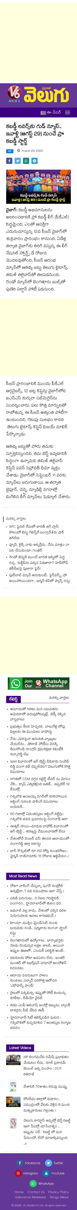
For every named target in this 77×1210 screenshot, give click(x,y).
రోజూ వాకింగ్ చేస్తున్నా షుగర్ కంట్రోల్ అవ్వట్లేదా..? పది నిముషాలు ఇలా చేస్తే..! (37, 889)
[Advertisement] (38, 41)
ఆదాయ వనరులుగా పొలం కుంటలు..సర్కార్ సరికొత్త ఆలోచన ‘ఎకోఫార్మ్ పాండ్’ (33, 981)
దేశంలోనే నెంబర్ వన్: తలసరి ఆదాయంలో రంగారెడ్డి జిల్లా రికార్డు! (39, 841)
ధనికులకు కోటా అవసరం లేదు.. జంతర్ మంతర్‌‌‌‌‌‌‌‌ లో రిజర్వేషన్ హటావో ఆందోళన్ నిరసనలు (38, 963)
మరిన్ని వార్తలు (59, 698)
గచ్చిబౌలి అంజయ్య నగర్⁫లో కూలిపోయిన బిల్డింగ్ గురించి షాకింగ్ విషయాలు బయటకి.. (38, 802)
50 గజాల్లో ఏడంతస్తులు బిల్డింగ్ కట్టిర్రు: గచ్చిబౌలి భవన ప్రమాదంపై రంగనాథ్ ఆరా (39, 817)
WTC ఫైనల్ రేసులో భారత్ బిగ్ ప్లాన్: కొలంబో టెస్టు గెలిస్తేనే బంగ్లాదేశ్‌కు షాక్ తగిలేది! (36, 533)
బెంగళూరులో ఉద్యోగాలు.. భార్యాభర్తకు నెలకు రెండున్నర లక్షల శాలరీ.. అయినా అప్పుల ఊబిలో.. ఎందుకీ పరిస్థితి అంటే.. (37, 946)
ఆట (9, 151)
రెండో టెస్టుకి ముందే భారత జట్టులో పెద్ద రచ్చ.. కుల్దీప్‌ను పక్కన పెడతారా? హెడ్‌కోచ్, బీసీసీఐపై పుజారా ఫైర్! (39, 563)
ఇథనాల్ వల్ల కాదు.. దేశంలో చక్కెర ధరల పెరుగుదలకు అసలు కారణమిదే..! (38, 913)
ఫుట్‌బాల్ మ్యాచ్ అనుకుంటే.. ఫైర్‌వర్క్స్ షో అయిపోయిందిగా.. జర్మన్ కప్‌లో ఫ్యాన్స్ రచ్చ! (39, 578)
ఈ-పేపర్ (54, 113)
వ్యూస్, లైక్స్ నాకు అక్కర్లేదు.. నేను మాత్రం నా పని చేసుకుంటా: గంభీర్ (39, 548)
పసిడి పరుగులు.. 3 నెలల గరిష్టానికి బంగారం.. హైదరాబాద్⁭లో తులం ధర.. (36, 901)
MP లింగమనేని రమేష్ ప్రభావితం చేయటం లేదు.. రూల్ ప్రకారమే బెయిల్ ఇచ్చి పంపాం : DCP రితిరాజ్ (46, 1066)
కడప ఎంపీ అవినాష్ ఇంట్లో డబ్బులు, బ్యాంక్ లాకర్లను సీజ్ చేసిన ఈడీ (40, 1008)
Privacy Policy (58, 1193)
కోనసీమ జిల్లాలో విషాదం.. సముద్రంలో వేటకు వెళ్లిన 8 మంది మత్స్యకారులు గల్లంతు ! (47, 1105)
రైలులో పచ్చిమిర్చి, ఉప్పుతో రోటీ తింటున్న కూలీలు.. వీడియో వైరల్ (38, 995)
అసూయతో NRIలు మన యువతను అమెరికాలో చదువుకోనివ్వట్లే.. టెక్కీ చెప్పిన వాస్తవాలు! (38, 715)
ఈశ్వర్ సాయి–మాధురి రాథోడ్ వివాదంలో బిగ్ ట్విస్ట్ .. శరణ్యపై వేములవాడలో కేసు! (39, 829)
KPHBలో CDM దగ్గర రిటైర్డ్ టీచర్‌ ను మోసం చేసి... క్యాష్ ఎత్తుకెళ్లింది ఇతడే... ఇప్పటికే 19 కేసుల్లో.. (40, 785)
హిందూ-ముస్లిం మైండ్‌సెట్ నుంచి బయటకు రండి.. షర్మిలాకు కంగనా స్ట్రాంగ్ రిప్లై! (38, 928)
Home (19, 1193)
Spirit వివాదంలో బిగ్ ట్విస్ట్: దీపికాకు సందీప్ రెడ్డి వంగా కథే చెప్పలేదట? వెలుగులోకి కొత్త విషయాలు (40, 767)
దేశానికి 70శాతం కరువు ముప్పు (45, 1087)
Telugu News (59, 1198)
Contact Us (36, 1193)
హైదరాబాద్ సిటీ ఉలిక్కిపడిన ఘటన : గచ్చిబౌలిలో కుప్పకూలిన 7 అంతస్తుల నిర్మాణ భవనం (40, 1023)
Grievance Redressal (30, 1198)
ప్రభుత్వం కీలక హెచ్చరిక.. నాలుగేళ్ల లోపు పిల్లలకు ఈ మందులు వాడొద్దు (37, 729)
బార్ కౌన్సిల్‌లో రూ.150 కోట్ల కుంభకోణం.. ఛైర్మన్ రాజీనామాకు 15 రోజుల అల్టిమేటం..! (39, 854)
